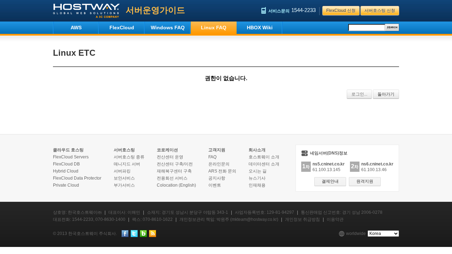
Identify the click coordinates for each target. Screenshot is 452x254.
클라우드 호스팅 (68, 149)
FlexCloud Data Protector (77, 178)
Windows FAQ (168, 27)
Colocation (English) (176, 185)
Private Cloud (66, 185)
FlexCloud (121, 27)
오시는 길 (258, 171)
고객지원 (216, 149)
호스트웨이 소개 (264, 157)
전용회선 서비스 (172, 178)
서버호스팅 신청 (379, 10)
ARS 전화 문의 (222, 171)
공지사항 (216, 178)
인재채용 (257, 185)
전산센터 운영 (170, 157)
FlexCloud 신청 (341, 10)
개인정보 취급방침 (302, 219)
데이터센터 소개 (264, 164)
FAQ (212, 157)
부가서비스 (124, 185)
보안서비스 (124, 178)
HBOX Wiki (260, 27)
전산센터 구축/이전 (175, 164)
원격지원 (364, 181)
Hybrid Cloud (65, 171)
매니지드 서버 (127, 164)
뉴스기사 (257, 178)
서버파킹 (122, 171)
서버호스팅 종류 (129, 157)
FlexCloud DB (66, 164)
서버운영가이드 (155, 10)
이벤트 (214, 185)
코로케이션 (167, 149)
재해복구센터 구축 (174, 171)
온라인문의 (219, 164)
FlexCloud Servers (71, 157)
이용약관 (335, 219)
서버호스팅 (124, 149)
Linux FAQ (213, 27)
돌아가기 (385, 94)
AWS (76, 27)
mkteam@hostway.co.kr (254, 219)
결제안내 (330, 181)
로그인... (359, 94)
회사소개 (257, 149)
